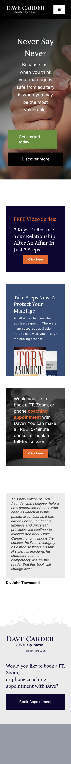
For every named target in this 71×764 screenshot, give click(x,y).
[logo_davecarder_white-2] (25, 7)
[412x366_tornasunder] (30, 637)
